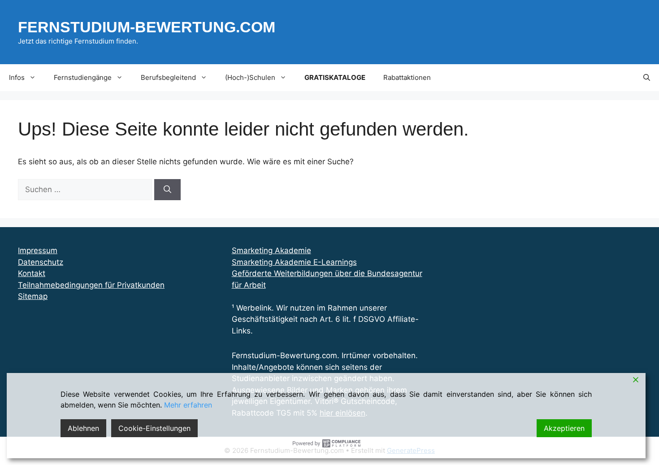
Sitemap (33, 296)
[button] (646, 77)
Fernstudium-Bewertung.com (146, 26)
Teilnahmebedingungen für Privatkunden (91, 285)
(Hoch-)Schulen (250, 77)
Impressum (37, 250)
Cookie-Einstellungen (154, 428)
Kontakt (31, 273)
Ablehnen (83, 428)
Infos (17, 77)
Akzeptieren (564, 428)
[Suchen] (167, 190)
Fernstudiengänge (83, 77)
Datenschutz (40, 262)
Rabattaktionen (407, 77)
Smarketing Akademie (271, 250)
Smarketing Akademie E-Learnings (294, 262)
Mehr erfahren (188, 404)
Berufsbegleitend (168, 77)
